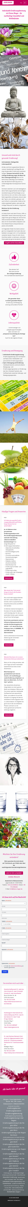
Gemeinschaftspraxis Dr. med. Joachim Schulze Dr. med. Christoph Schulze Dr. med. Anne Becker (14, 991)
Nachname (4, 918)
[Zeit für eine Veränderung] (14, 133)
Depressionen (10, 559)
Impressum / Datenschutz (14, 1200)
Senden (5, 971)
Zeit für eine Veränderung (11, 144)
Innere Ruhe (7, 113)
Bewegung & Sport (9, 438)
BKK (12, 1101)
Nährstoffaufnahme (17, 1187)
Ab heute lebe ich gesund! (11, 750)
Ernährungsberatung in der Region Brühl (14, 1140)
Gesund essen (21, 1177)
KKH (23, 1181)
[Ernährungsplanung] (14, 489)
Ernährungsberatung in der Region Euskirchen (14, 1145)
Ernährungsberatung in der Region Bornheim (14, 1134)
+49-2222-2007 (10, 1051)
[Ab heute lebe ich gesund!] (14, 738)
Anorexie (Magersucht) (12, 552)
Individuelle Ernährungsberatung (12, 1181)
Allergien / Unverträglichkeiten (12, 1099)
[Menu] (24, 2)
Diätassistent (8, 1104)
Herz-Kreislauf (9, 1179)
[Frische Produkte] (14, 832)
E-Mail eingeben (5, 933)
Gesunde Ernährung (10, 1177)
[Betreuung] (14, 395)
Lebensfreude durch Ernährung (11, 1185)
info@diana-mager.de (16, 889)
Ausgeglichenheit (9, 51)
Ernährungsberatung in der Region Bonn (14, 1129)
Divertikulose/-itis (11, 565)
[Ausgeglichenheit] (14, 39)
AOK (23, 1099)
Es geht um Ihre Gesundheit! (14, 243)
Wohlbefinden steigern (13, 1192)
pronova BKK (7, 1190)
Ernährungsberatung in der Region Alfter (14, 1124)
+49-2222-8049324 (12, 885)
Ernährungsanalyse (10, 470)
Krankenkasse (7, 1183)
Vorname (4, 912)
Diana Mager (8, 781)
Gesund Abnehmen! (9, 82)
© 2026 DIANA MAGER (14, 1197)
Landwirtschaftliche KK (18, 1183)
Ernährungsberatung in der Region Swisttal (14, 1164)
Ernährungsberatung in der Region (13, 1119)
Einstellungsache (9, 812)
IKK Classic (20, 1179)
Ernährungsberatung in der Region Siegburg (14, 1160)
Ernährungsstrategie (18, 1173)
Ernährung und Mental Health (9, 1175)
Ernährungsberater (14, 1108)
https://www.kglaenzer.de (11, 1027)
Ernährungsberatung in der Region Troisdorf (14, 1169)
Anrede (3, 906)
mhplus (22, 1185)
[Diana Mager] (14, 769)
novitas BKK (8, 1187)
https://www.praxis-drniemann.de (13, 1053)
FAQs (5, 517)
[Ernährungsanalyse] (14, 458)
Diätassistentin (18, 1104)
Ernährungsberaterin (13, 1111)
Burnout (8, 553)
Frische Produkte (9, 844)
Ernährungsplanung (10, 501)
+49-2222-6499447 (11, 1025)
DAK (15, 1101)
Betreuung (7, 407)
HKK (15, 1179)
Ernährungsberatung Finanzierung (14, 1116)
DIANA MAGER (14, 877)
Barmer (8, 1101)
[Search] (21, 2)
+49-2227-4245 (10, 999)
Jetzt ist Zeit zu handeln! (14, 873)
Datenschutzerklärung (16, 966)
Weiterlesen (9, 578)
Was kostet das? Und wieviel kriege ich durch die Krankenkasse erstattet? (12, 592)
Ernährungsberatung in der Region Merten (14, 1150)
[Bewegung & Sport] (14, 427)
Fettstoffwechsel (21, 1175)
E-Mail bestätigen (6, 939)
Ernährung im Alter (11, 570)
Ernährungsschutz (8, 1173)
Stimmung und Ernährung (18, 1190)
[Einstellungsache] (14, 801)
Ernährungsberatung (13, 1113)
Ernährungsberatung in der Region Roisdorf (14, 1155)
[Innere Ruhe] (14, 102)
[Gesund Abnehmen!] (14, 70)
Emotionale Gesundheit (13, 1106)
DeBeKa (19, 1101)
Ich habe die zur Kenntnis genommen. (13, 966)
